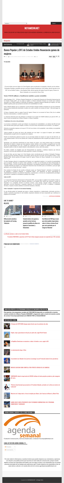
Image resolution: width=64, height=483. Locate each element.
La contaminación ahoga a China (18, 350)
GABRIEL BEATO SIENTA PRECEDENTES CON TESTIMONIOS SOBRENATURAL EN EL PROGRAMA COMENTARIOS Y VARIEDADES (32, 403)
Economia (11, 56)
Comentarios (9, 450)
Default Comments (24, 243)
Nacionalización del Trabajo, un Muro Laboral (20, 44)
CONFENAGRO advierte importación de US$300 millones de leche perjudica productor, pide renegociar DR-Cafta (35, 377)
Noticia (32, 56)
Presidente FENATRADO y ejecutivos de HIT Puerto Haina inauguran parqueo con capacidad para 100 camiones (33, 237)
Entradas (8, 447)
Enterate (8, 44)
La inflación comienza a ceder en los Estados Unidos (16, 234)
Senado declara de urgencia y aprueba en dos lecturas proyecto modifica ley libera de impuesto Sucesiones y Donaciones (31, 223)
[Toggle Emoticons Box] (5, 247)
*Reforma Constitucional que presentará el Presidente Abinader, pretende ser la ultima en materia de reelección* (35, 386)
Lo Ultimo (28, 56)
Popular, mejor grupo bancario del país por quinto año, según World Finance (29, 333)
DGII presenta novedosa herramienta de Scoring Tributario (10, 221)
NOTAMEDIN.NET (32, 28)
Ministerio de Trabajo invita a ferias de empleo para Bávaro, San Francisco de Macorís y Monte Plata (35, 393)
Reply (6, 56)
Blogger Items (40, 480)
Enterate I (24, 56)
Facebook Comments (34, 243)
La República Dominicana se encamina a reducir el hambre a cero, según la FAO (30, 341)
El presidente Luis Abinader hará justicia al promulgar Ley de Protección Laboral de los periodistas (34, 359)
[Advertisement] (32, 11)
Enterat (15, 56)
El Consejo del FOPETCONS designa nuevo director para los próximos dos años (29, 324)
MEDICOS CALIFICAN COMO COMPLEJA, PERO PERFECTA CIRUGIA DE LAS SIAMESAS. (30, 367)
